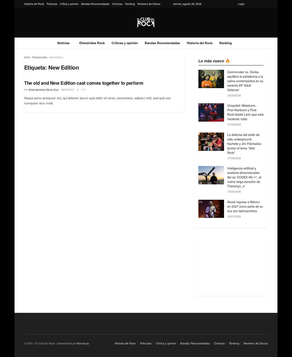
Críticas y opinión (125, 43)
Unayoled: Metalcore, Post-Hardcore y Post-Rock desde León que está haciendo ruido (245, 112)
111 (83, 89)
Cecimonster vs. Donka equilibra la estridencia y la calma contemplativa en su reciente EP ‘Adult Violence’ (245, 81)
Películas (52, 4)
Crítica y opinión (69, 4)
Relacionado (39, 57)
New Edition (56, 57)
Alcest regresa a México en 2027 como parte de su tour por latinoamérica (245, 206)
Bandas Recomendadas (95, 4)
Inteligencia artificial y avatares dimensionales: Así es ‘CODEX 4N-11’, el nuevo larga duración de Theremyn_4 (244, 177)
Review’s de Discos (148, 4)
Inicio (27, 57)
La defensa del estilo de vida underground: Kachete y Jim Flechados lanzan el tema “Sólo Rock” (244, 144)
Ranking (130, 4)
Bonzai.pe (83, 343)
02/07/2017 (67, 89)
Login (241, 4)
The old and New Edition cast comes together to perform (83, 82)
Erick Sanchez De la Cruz (44, 89)
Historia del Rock (34, 4)
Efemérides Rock (92, 43)
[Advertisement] (231, 266)
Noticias (63, 43)
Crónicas (117, 4)
